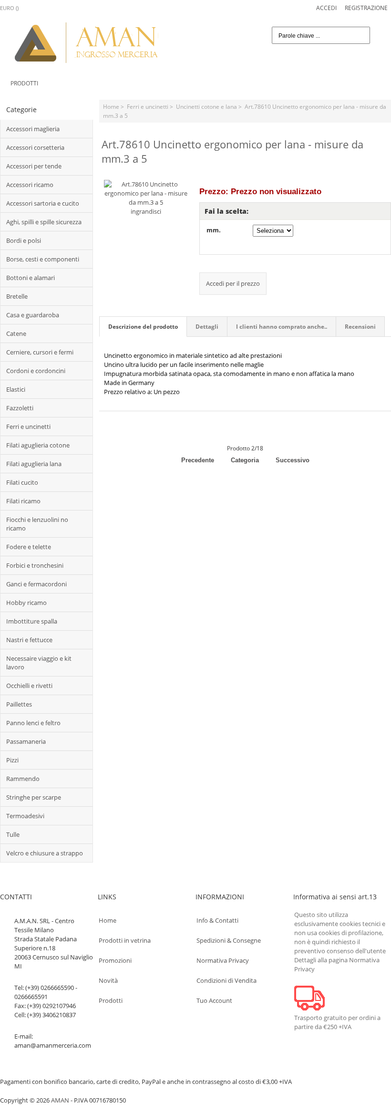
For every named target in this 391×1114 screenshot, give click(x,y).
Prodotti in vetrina (125, 940)
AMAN (60, 1100)
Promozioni (115, 960)
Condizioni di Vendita (226, 980)
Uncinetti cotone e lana (206, 106)
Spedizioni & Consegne (228, 940)
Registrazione (366, 7)
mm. (213, 230)
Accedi (326, 7)
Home (111, 106)
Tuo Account (214, 1000)
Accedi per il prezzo (233, 283)
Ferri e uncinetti (147, 106)
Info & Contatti (217, 920)
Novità (108, 980)
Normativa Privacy (222, 960)
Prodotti (24, 83)
